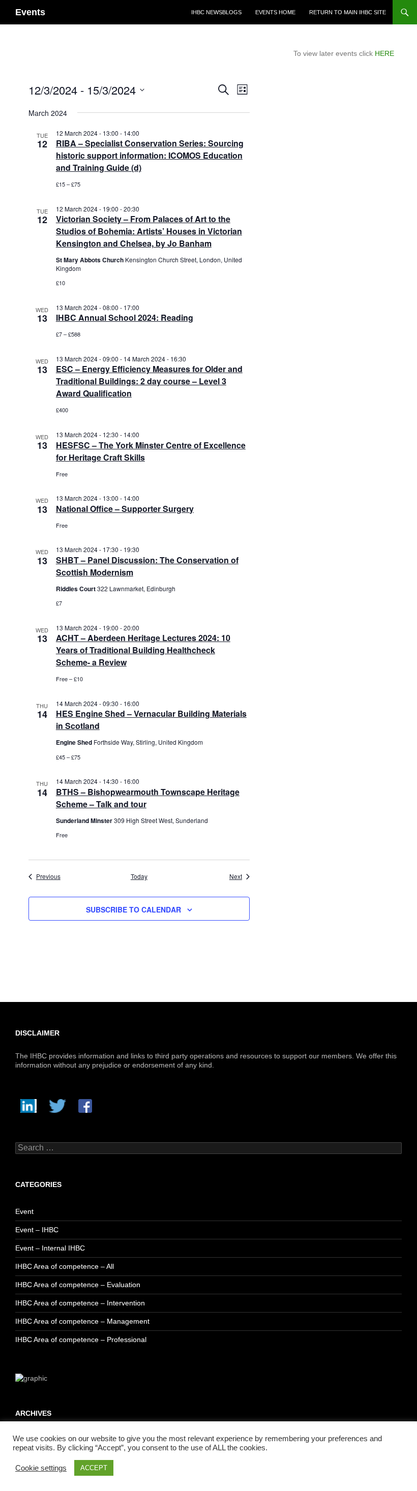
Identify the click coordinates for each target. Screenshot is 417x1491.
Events (30, 12)
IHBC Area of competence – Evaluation (77, 1285)
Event (24, 1211)
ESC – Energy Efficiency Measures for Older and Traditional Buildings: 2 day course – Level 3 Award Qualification (149, 381)
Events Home (275, 12)
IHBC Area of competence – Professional (80, 1339)
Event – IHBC (36, 1230)
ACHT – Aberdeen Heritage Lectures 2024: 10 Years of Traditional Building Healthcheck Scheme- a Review (143, 650)
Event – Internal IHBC (50, 1248)
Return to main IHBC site (347, 12)
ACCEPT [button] (93, 1468)
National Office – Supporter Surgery (125, 508)
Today (139, 876)
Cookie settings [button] (41, 1468)
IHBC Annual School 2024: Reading (124, 317)
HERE (384, 53)
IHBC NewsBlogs (216, 12)
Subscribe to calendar (133, 909)
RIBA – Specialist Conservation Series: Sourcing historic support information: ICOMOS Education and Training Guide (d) (150, 155)
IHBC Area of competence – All (64, 1266)
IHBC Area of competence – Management (82, 1321)
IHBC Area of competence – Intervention (80, 1303)
